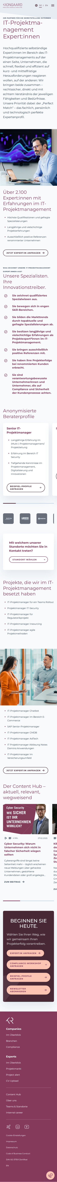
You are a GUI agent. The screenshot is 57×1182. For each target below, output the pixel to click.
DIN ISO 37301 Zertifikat (17, 1159)
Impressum (11, 1141)
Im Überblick (13, 1034)
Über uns (11, 1100)
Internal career (14, 1112)
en (46, 5)
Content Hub (13, 1094)
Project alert (13, 1074)
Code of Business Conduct (18, 1153)
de (40, 5)
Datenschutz (12, 1147)
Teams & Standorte (17, 1106)
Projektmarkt (13, 1068)
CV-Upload (12, 1080)
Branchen (11, 1040)
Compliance (13, 1047)
